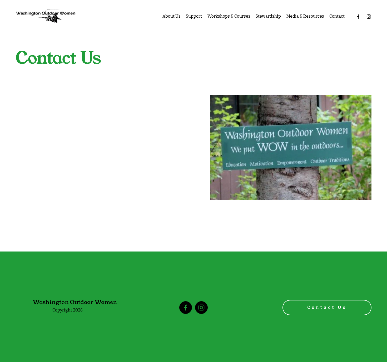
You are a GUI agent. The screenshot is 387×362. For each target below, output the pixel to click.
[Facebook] (358, 16)
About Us (171, 16)
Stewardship (268, 16)
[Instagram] (368, 16)
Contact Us (327, 307)
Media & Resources (305, 16)
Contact (337, 16)
